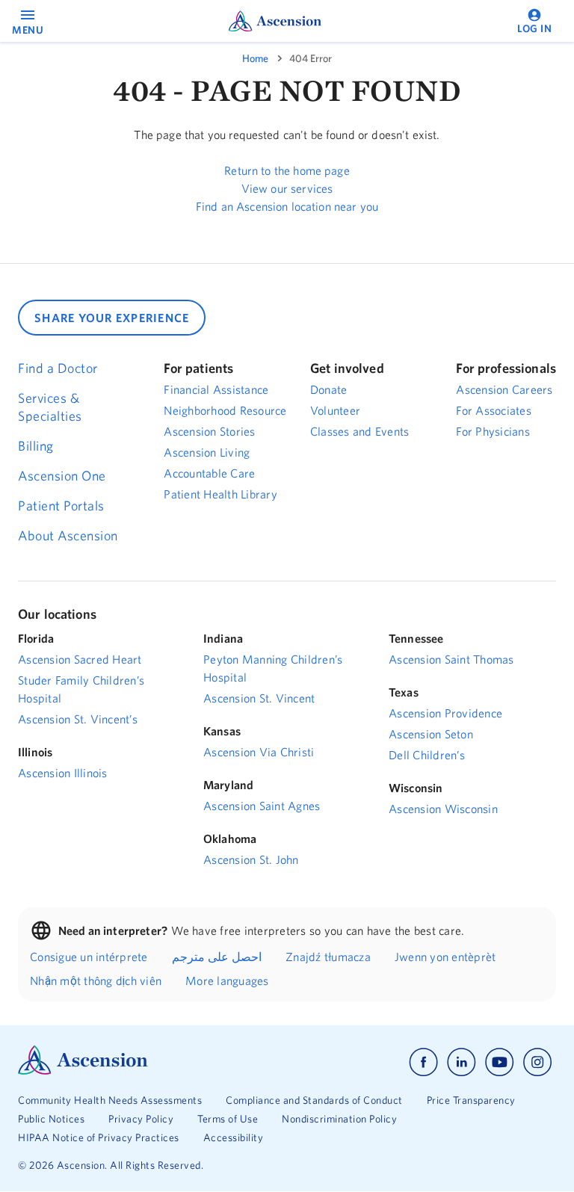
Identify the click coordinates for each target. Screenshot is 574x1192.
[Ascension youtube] (499, 1062)
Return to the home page (286, 170)
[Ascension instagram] (537, 1062)
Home (255, 58)
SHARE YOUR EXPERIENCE (111, 317)
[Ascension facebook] (423, 1062)
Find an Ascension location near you (287, 206)
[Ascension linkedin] (461, 1062)
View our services (287, 188)
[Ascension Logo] (83, 1071)
